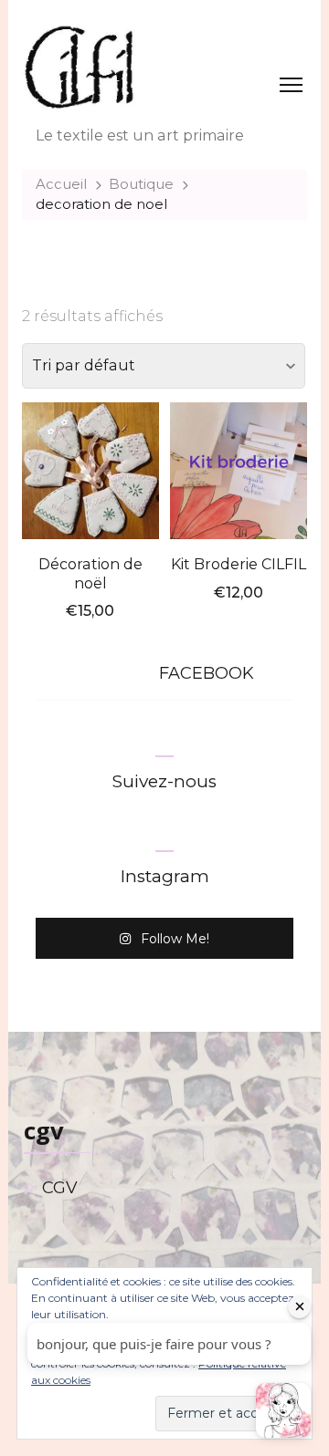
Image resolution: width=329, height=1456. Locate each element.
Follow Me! (175, 939)
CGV (60, 1188)
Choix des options (90, 469)
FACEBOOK (206, 673)
